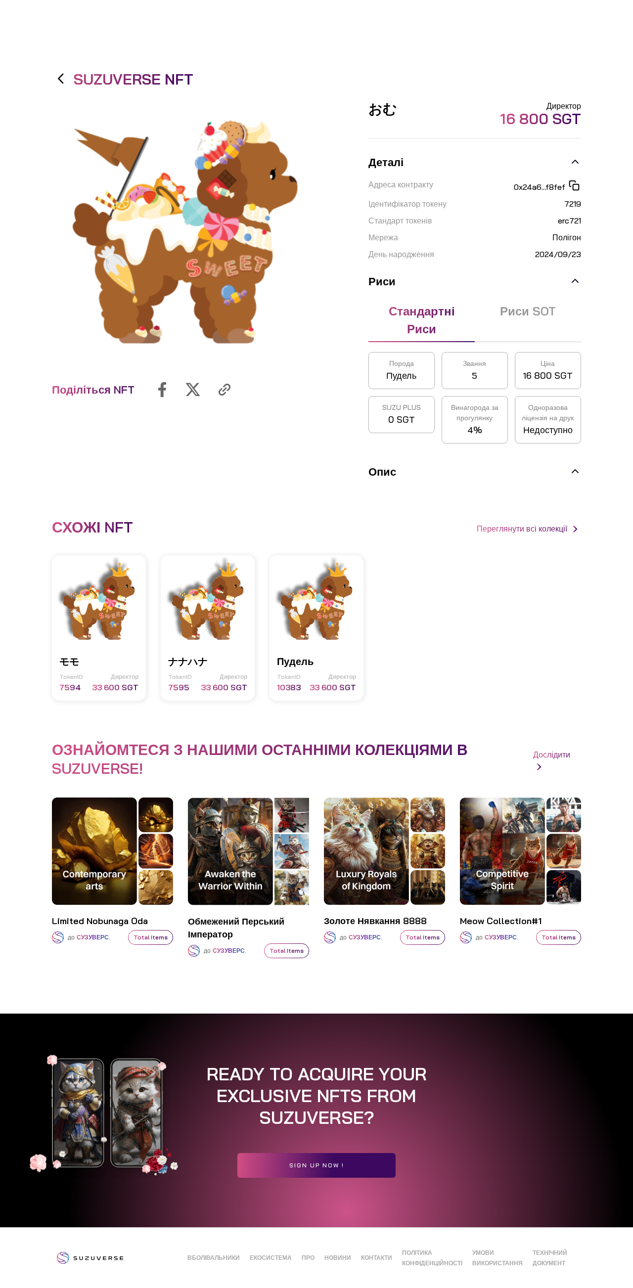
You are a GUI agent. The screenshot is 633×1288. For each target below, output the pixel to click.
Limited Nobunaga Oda (100, 921)
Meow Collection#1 (501, 921)
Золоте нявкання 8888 (375, 921)
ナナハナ (188, 661)
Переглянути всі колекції (523, 529)
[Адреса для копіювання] (573, 187)
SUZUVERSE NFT (131, 79)
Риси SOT (528, 311)
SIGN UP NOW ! (316, 1165)
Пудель (295, 661)
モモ (69, 661)
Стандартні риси (422, 320)
